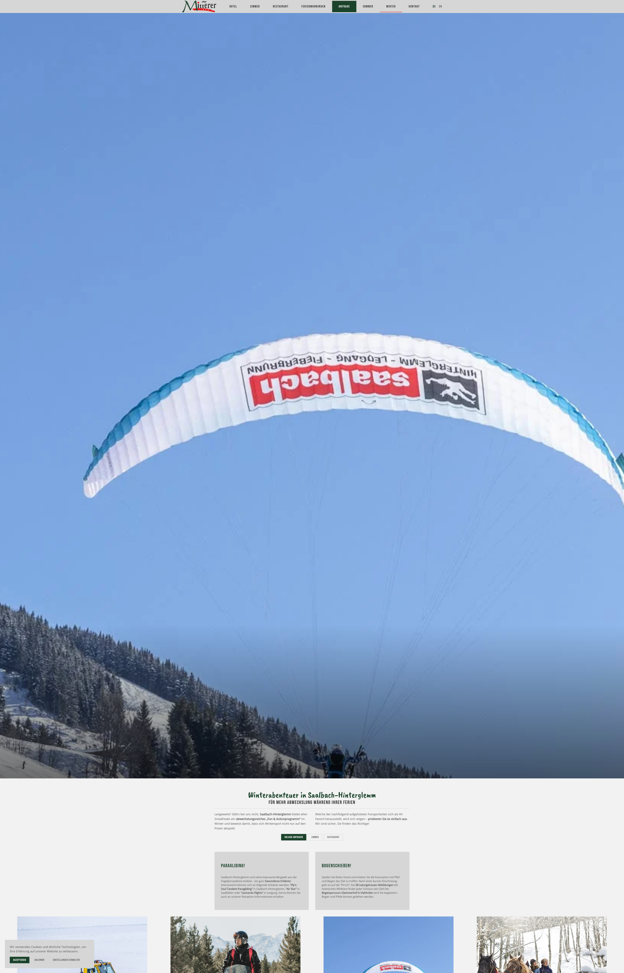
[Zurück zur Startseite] (199, 6)
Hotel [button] (233, 6)
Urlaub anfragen (294, 837)
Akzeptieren (19, 960)
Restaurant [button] (280, 6)
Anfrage (344, 6)
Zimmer (315, 837)
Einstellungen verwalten (66, 960)
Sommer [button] (368, 6)
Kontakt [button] (414, 6)
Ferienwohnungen (313, 6)
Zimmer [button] (255, 6)
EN (440, 6)
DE (434, 6)
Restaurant (333, 837)
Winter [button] (391, 6)
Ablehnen (39, 960)
